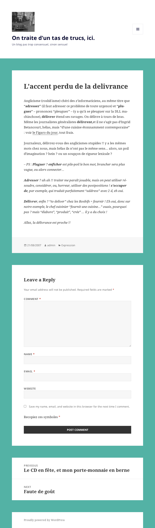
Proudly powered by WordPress (44, 520)
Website (30, 388)
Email (29, 371)
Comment (32, 299)
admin (51, 245)
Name (29, 354)
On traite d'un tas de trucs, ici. (53, 37)
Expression (68, 245)
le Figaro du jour (45, 132)
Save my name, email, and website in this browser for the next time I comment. (79, 406)
